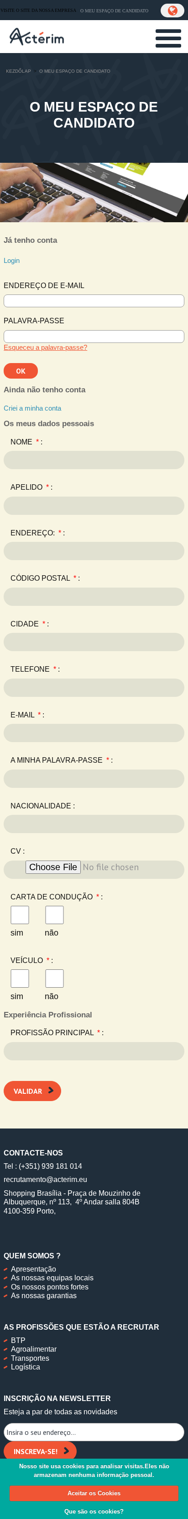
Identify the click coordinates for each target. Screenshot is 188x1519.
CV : (17, 851)
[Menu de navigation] (168, 38)
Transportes (30, 1358)
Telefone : (35, 669)
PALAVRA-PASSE (34, 321)
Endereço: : (37, 533)
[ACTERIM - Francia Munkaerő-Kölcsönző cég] (37, 35)
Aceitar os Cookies (94, 1493)
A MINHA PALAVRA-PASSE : (61, 760)
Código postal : (45, 578)
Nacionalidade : (42, 806)
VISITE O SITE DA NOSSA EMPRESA (38, 10)
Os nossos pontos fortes (50, 1287)
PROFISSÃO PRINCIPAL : (57, 1033)
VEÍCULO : (31, 960)
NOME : (26, 442)
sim (16, 932)
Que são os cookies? (94, 1511)
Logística (25, 1367)
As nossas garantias (44, 1296)
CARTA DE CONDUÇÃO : (56, 897)
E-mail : (27, 715)
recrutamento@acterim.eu (45, 1179)
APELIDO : (31, 487)
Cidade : (29, 624)
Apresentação (33, 1269)
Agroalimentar (34, 1349)
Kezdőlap (18, 71)
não (51, 932)
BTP (18, 1340)
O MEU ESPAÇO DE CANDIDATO (114, 10)
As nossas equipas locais (52, 1278)
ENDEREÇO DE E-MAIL (44, 285)
